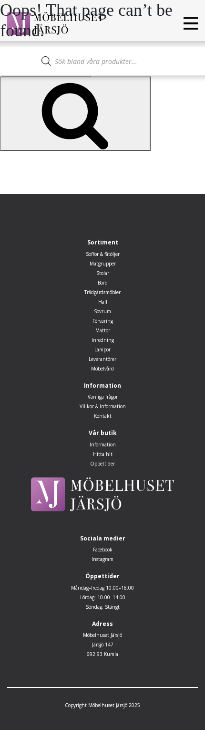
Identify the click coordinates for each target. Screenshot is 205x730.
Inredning (103, 340)
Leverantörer (102, 359)
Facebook (103, 549)
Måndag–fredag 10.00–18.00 (102, 587)
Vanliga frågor (103, 396)
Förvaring (102, 320)
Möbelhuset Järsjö (102, 635)
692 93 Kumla (102, 654)
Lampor (102, 349)
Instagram (102, 559)
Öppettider (102, 463)
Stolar (102, 273)
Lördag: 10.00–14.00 (102, 597)
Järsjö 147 (102, 644)
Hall (102, 301)
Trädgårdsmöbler (102, 292)
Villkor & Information (103, 406)
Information (103, 444)
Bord (103, 282)
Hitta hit (103, 454)
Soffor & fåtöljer (103, 254)
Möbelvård (102, 368)
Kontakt (103, 416)
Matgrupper (103, 263)
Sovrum (102, 311)
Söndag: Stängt (103, 606)
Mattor (102, 330)
